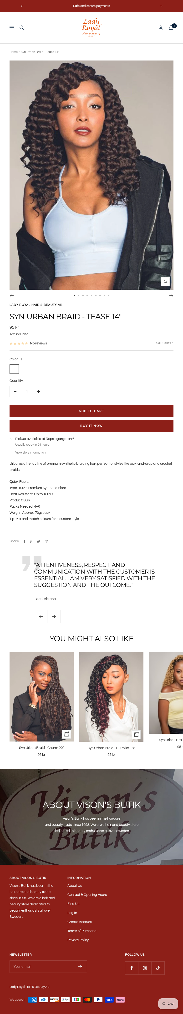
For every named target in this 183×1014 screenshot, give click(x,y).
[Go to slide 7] (100, 295)
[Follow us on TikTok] (157, 967)
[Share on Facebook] (24, 541)
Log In (72, 913)
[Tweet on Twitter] (38, 541)
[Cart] (171, 27)
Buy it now (91, 426)
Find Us (73, 904)
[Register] (80, 966)
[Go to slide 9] (108, 295)
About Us (74, 886)
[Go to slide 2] (78, 295)
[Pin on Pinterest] (31, 541)
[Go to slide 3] (83, 295)
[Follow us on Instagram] (144, 967)
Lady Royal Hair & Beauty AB (36, 305)
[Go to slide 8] (104, 295)
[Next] (171, 295)
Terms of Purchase (81, 931)
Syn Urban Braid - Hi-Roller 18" (111, 748)
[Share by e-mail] (46, 541)
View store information (30, 452)
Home (14, 52)
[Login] (161, 27)
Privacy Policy (78, 940)
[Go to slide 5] (91, 295)
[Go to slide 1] (74, 295)
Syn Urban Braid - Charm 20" (41, 748)
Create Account (79, 922)
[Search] (22, 27)
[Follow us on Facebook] (131, 967)
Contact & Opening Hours (87, 895)
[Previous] (12, 295)
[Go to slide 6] (96, 295)
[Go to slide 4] (87, 295)
